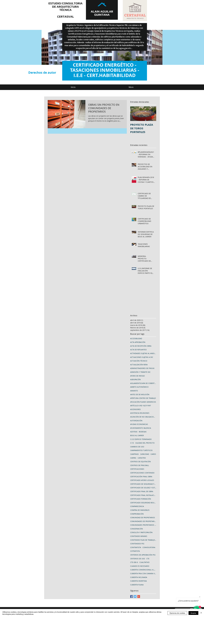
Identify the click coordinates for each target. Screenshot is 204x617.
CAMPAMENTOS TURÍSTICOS (141, 450)
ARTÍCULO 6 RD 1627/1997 (140, 405)
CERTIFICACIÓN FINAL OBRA (141, 476)
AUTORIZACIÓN (136, 420)
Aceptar (193, 613)
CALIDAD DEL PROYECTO (145, 443)
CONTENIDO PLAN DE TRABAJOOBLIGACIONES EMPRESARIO (143, 540)
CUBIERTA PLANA (137, 585)
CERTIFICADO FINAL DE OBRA (141, 491)
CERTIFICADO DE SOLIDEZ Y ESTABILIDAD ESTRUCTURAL (143, 488)
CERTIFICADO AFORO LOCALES (142, 480)
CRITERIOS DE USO (137, 558)
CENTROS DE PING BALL (139, 465)
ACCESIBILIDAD (136, 338)
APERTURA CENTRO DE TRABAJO (143, 398)
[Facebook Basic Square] (131, 596)
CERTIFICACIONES (137, 469)
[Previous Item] (134, 113)
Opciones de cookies (177, 613)
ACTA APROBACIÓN (137, 342)
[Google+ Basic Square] (138, 596)
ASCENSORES (135, 409)
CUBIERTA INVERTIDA (138, 581)
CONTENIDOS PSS (137, 543)
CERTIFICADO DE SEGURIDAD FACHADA (143, 484)
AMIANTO (134, 391)
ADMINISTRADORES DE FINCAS (142, 368)
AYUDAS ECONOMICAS (139, 424)
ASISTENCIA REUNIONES (139, 413)
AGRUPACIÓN (135, 379)
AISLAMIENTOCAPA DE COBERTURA (143, 383)
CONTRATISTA (135, 547)
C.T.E (132, 443)
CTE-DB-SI (134, 562)
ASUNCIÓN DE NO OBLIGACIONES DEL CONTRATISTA (143, 417)
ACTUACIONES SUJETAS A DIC (141, 357)
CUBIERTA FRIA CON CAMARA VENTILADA (143, 573)
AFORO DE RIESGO (137, 376)
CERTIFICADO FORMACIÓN (140, 499)
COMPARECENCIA (137, 506)
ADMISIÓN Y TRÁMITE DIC (140, 372)
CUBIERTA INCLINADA (138, 577)
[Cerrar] (201, 613)
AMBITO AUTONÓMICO (139, 387)
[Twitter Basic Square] (135, 596)
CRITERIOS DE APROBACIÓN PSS (142, 555)
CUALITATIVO (144, 562)
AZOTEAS (133, 432)
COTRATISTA (135, 551)
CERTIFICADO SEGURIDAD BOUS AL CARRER (143, 503)
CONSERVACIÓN (136, 529)
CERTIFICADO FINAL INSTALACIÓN (143, 495)
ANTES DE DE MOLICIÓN (139, 394)
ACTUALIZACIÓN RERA (139, 364)
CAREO (153, 454)
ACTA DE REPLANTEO (138, 349)
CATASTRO (142, 458)
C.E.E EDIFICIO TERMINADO (141, 439)
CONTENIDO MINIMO (138, 536)
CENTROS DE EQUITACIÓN (140, 461)
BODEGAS (143, 432)
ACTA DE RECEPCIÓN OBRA (140, 346)
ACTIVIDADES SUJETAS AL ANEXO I (143, 353)
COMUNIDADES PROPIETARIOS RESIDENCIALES (143, 525)
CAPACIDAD (144, 454)
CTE (147, 558)
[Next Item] (152, 113)
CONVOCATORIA (148, 547)
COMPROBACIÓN (137, 514)
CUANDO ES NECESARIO (139, 566)
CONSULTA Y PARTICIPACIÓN (141, 532)
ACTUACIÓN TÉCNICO (138, 361)
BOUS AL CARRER (137, 435)
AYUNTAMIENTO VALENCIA (140, 428)
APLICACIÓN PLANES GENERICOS (143, 402)
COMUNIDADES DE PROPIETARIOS (143, 521)
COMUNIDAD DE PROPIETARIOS (142, 517)
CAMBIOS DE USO (137, 447)
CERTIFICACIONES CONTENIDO (142, 473)
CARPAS (133, 458)
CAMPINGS (134, 454)
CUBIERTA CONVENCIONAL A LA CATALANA (143, 570)
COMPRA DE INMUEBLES (139, 510)
